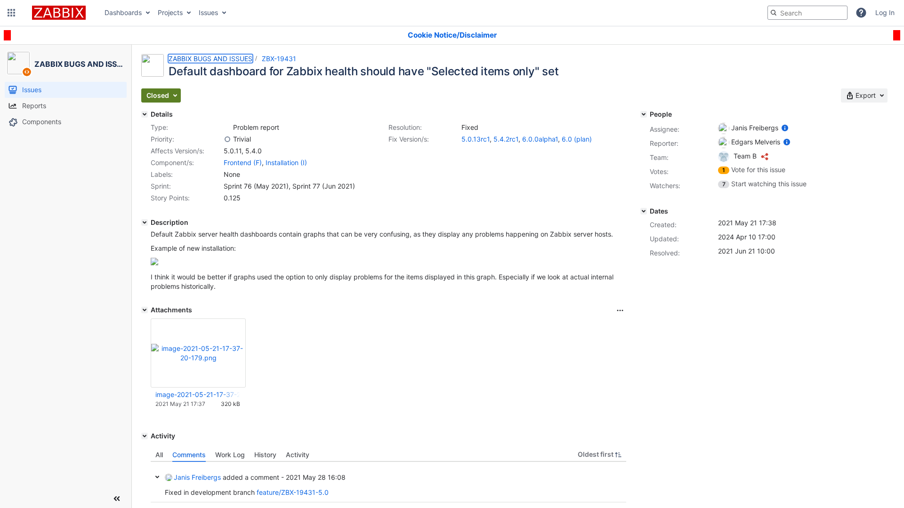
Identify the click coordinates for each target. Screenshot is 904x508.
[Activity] (144, 436)
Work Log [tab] (230, 455)
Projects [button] (170, 12)
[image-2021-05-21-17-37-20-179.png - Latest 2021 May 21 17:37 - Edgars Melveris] (198, 353)
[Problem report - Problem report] (227, 127)
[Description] (144, 222)
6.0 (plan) (577, 139)
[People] (643, 114)
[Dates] (643, 211)
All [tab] (159, 455)
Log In (885, 12)
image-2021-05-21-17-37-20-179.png (197, 394)
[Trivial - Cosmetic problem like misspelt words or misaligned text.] (227, 139)
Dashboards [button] (123, 12)
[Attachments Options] (620, 310)
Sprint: (161, 186)
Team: (659, 157)
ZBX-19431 (279, 59)
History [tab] (265, 455)
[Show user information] (785, 128)
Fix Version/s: (408, 139)
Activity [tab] (297, 455)
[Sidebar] (117, 499)
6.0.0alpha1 (540, 139)
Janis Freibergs (197, 477)
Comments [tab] (189, 455)
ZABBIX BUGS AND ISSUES (210, 59)
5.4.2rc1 (505, 139)
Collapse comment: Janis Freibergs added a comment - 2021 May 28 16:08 (157, 477)
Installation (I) (286, 163)
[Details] (144, 114)
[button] (11, 12)
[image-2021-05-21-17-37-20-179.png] (154, 263)
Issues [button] (208, 12)
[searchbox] (807, 12)
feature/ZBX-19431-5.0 (293, 492)
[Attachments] (144, 310)
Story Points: (170, 198)
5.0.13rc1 (475, 139)
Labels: (162, 174)
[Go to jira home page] (58, 12)
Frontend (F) (243, 163)
